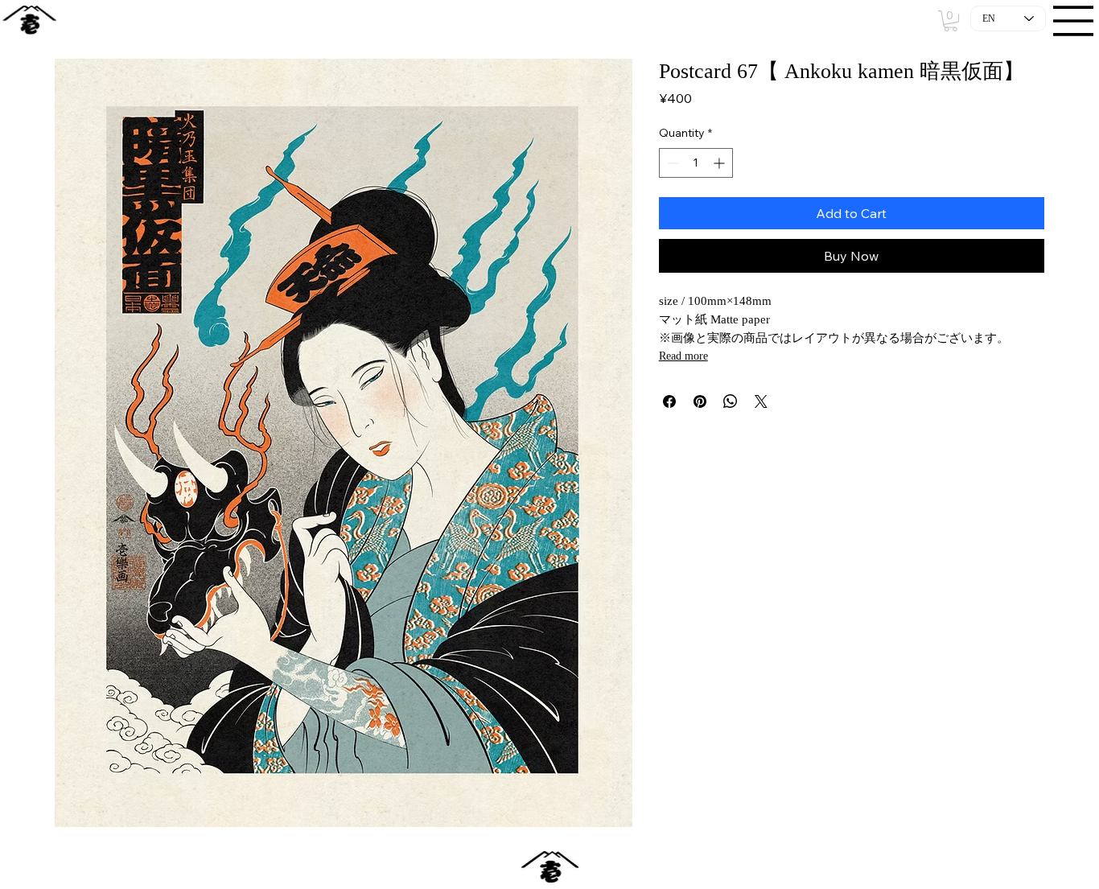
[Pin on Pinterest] (700, 401)
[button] (950, 20)
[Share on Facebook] (669, 401)
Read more (683, 356)
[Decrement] (671, 163)
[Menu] (1074, 21)
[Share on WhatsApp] (730, 401)
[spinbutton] (695, 163)
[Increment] (720, 163)
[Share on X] (761, 401)
